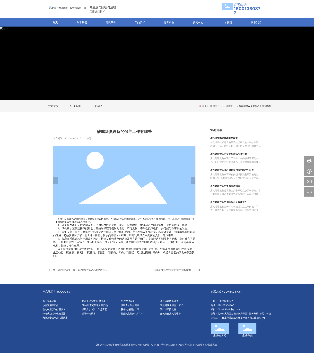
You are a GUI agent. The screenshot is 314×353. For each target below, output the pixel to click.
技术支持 (53, 106)
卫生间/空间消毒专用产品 (95, 305)
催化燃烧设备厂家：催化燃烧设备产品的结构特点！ (83, 269)
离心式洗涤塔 (128, 301)
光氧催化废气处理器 (170, 313)
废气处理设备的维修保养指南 (225, 186)
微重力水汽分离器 (130, 305)
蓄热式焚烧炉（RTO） (132, 313)
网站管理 (197, 344)
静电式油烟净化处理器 (54, 313)
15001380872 (225, 301)
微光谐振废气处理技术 (54, 309)
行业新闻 (75, 106)
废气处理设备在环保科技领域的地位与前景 (232, 170)
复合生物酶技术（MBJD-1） (96, 301)
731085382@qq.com (229, 309)
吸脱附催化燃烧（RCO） (173, 305)
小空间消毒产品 (51, 305)
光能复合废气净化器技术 (55, 317)
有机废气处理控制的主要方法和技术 (172, 269)
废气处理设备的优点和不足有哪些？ (228, 202)
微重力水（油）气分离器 (94, 309)
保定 (189, 344)
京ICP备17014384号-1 (153, 344)
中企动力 (182, 344)
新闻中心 (214, 106)
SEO (205, 344)
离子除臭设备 (49, 301)
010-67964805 (226, 305)
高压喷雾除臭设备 (169, 301)
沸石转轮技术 (89, 313)
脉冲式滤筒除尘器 (130, 309)
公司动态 (97, 106)
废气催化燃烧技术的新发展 (224, 138)
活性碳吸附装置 (168, 309)
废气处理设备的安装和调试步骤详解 (228, 154)
